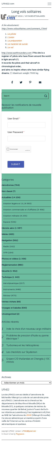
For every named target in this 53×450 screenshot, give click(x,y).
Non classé (7, 191)
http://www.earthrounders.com (17, 52)
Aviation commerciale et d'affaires (20, 209)
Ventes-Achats (9, 301)
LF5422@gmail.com (29, 431)
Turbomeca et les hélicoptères (22, 345)
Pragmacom (20, 434)
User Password (15, 132)
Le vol (10, 47)
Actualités (6, 197)
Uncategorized (9, 314)
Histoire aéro (8, 228)
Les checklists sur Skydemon (21, 352)
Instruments (9, 289)
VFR (5, 252)
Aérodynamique (11, 283)
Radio (6, 246)
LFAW (28, 415)
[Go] (46, 96)
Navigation (7, 240)
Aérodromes (8, 185)
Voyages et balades (35, 16)
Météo (5, 234)
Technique (7, 277)
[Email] (39, 82)
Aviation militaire (11, 215)
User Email (13, 118)
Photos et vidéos (10, 258)
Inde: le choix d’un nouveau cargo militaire (28, 328)
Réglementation (9, 264)
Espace (6, 222)
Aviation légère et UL (13, 203)
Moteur (7, 295)
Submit (15, 164)
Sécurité (6, 271)
